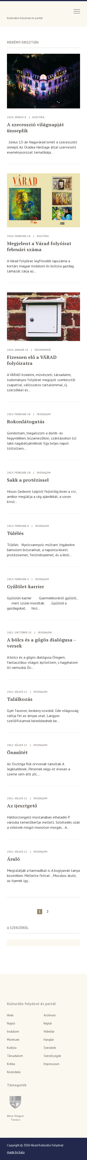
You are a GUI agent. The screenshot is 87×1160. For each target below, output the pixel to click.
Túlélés (15, 533)
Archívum (50, 1015)
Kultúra (38, 117)
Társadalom (15, 1056)
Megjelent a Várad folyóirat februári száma (39, 246)
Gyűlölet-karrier (25, 587)
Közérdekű (43, 349)
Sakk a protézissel (28, 480)
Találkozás (19, 699)
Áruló (13, 859)
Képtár (48, 1023)
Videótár (49, 1032)
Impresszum (51, 1064)
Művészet (13, 1040)
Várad (20, 11)
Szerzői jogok (52, 1056)
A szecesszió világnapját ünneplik (35, 128)
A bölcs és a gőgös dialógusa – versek (41, 643)
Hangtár (49, 1040)
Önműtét (17, 752)
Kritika (11, 1064)
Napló (11, 1023)
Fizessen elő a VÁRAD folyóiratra (32, 360)
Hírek (10, 1015)
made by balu (16, 1152)
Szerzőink (50, 1048)
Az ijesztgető (22, 806)
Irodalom (44, 414)
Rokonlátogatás (26, 422)
